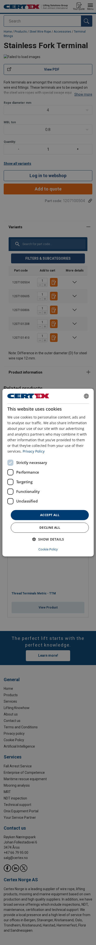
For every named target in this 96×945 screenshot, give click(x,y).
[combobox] (86, 396)
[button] (48, 539)
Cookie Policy (48, 549)
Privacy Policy (34, 451)
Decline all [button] (49, 527)
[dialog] (48, 473)
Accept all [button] (49, 515)
